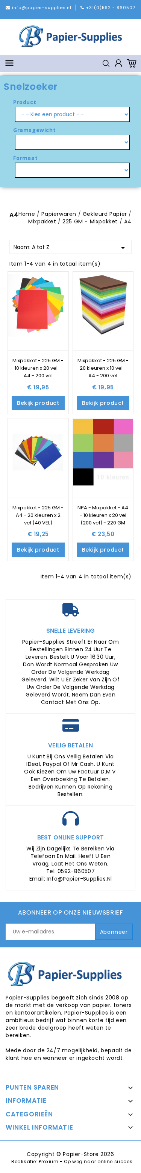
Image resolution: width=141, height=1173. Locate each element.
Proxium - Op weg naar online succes (85, 1161)
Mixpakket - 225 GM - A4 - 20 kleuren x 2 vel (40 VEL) (38, 515)
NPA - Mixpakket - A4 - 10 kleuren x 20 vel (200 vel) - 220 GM (102, 515)
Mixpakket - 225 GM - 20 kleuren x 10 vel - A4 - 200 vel (103, 368)
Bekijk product (38, 403)
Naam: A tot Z (70, 247)
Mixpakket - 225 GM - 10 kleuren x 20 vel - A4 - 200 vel (38, 368)
